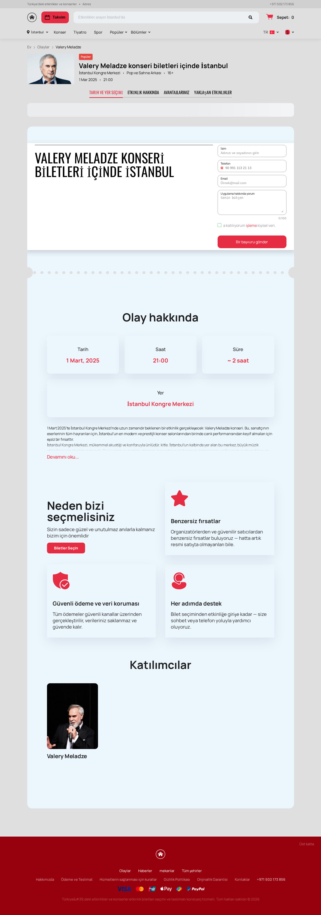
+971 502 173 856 (282, 4)
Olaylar (125, 870)
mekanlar (167, 870)
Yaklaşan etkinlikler (213, 92)
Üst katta (306, 844)
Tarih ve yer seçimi (106, 92)
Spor (98, 32)
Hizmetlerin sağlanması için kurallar (128, 879)
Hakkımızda (45, 879)
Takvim (59, 17)
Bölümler (139, 32)
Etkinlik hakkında (143, 92)
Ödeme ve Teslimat (77, 879)
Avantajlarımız (176, 92)
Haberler (145, 870)
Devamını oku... (63, 457)
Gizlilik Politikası (177, 879)
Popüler (117, 32)
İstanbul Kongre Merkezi (99, 72)
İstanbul (37, 32)
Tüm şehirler (192, 870)
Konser (60, 32)
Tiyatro (80, 32)
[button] (222, 168)
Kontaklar (242, 879)
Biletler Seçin (66, 548)
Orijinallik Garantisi (212, 879)
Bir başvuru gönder (252, 241)
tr (265, 32)
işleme (251, 225)
